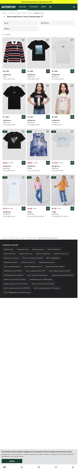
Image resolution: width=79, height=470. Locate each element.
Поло (6, 23)
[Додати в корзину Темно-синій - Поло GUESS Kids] (23, 71)
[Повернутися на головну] (9, 7)
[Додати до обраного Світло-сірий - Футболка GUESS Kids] (72, 132)
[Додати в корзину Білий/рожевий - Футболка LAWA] (48, 208)
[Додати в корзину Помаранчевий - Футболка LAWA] (72, 208)
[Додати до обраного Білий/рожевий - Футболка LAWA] (47, 177)
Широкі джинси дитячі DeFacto (62, 275)
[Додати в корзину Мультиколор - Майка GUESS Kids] (48, 163)
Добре (12, 461)
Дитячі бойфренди (53, 258)
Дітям (25, 13)
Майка (6, 28)
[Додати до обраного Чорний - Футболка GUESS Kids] (47, 40)
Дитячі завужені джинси (12, 266)
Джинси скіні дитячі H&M (55, 266)
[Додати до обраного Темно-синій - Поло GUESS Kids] (23, 40)
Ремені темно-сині (25, 253)
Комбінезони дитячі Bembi (13, 271)
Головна (4, 13)
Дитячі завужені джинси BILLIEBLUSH (17, 288)
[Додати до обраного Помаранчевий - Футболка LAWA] (72, 177)
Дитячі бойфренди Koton (33, 266)
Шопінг (11, 13)
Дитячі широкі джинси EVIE (35, 271)
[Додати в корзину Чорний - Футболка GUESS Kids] (48, 71)
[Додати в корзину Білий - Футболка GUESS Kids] (72, 71)
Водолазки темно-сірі (11, 258)
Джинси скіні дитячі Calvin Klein (43, 283)
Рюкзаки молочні (38, 249)
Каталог (18, 13)
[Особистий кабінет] (73, 467)
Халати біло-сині (9, 253)
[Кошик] (39, 467)
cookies (27, 451)
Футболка (45, 23)
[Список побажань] (56, 467)
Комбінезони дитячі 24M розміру (41, 279)
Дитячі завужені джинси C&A (59, 271)
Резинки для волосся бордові (33, 258)
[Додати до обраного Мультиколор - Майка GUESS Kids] (47, 132)
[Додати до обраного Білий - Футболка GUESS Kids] (72, 40)
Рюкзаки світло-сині (61, 253)
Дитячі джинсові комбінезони (37, 275)
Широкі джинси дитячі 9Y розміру (16, 283)
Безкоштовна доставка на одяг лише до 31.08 (36, 2)
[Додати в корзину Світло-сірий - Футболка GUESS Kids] (72, 163)
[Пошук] (74, 7)
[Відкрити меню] (22, 467)
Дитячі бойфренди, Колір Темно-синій (17, 292)
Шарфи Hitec (8, 249)
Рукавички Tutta (22, 249)
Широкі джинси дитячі (47, 262)
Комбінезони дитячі (10, 262)
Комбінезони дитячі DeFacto (13, 275)
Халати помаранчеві (43, 253)
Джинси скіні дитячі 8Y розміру (15, 279)
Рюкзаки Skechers (54, 249)
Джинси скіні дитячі (28, 262)
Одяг (30, 13)
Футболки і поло (31, 238)
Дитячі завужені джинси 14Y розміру (47, 288)
